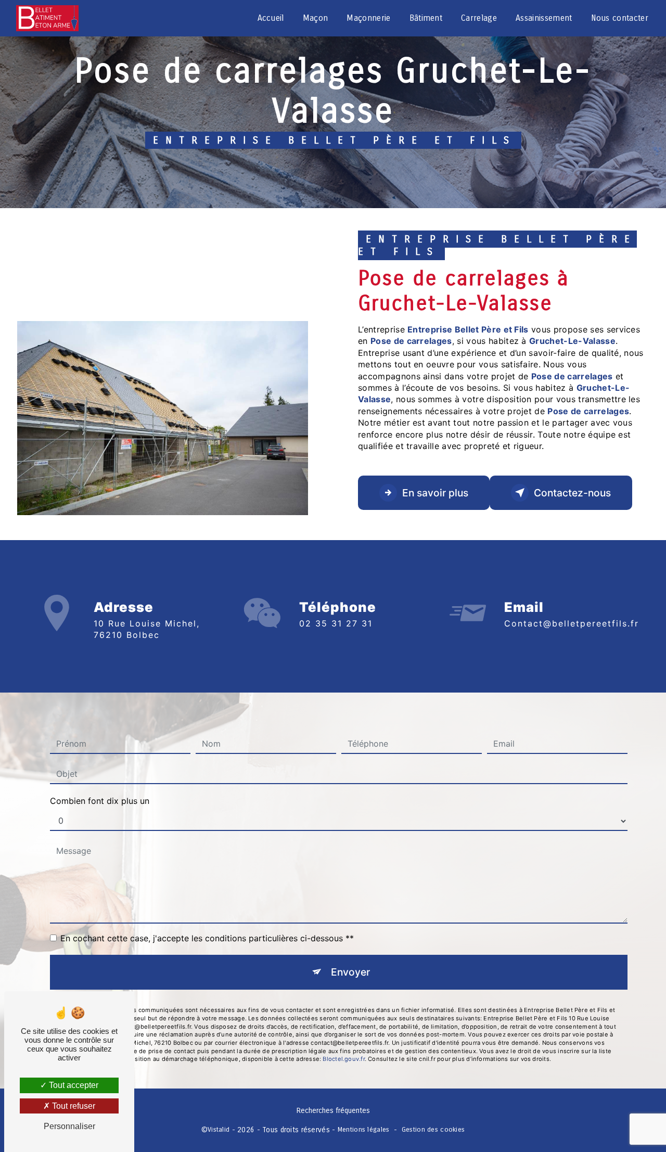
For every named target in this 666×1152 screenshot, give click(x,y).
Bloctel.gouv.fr (343, 1059)
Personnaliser (69, 1126)
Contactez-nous (572, 493)
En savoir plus (435, 493)
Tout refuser (72, 1106)
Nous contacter (619, 18)
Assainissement (544, 18)
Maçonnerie (368, 18)
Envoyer (350, 972)
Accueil (271, 18)
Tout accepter (72, 1085)
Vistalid (218, 1129)
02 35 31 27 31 (336, 623)
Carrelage (479, 18)
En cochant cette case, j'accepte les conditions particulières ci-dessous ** (207, 938)
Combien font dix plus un (99, 801)
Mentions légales (364, 1129)
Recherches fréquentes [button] (333, 1110)
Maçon (315, 18)
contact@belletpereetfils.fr (571, 623)
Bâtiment (426, 18)
